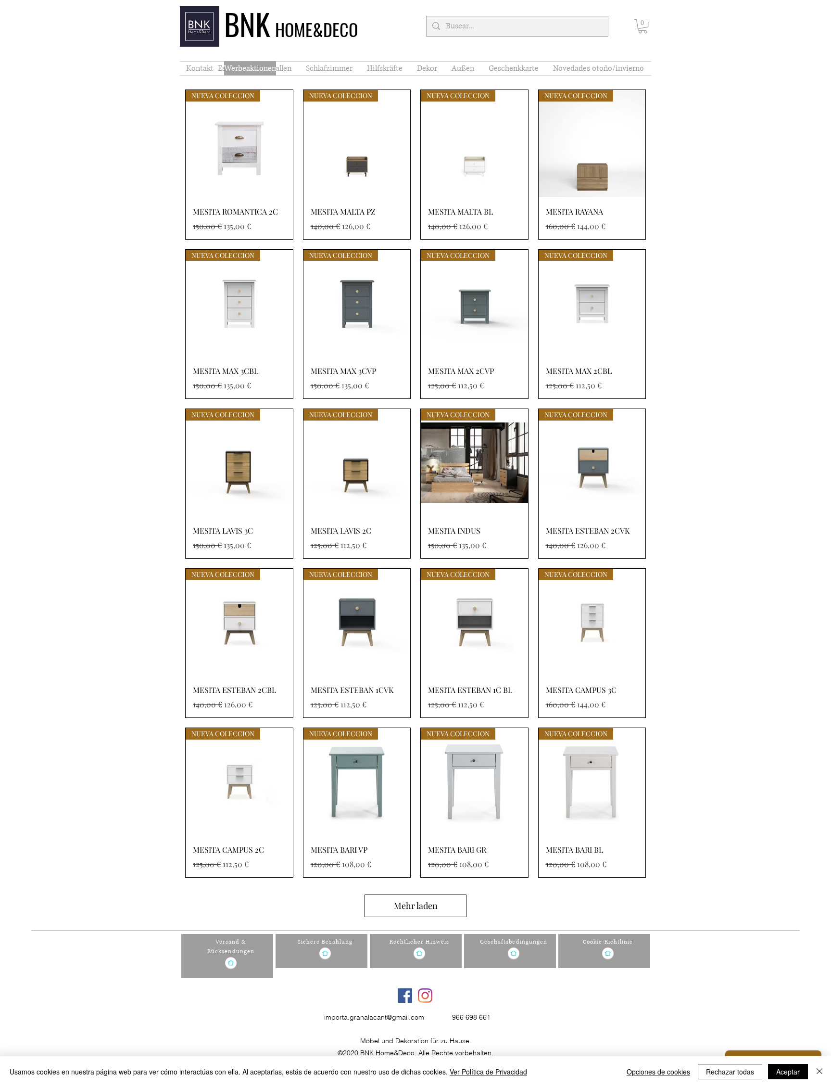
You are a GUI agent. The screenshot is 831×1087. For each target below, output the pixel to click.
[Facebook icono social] (405, 995)
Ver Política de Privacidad (488, 1071)
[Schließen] (819, 1071)
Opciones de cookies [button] (658, 1071)
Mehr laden (416, 905)
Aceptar (788, 1071)
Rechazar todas (730, 1071)
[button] (642, 26)
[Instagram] (425, 995)
